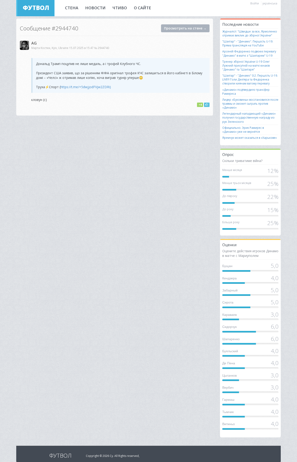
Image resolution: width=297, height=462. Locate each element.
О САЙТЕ (142, 7)
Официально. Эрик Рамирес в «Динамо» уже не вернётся (243, 130)
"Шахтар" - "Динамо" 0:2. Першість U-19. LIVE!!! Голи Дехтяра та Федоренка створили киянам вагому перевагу (250, 79)
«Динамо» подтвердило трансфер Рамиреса (246, 92)
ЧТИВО (120, 7)
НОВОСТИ (95, 7)
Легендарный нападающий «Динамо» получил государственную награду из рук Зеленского (249, 117)
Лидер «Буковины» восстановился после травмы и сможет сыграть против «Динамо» (250, 104)
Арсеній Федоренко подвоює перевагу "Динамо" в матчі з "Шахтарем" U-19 (249, 53)
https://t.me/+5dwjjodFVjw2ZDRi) (86, 87)
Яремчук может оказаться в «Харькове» (249, 138)
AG (34, 43)
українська (269, 3)
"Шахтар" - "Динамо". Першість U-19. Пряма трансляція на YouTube (247, 43)
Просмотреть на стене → (185, 28)
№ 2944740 (101, 48)
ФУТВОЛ (36, 7)
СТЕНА (71, 7)
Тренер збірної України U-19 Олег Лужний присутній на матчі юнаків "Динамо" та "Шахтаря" (246, 65)
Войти (254, 3)
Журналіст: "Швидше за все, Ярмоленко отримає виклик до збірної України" (249, 33)
